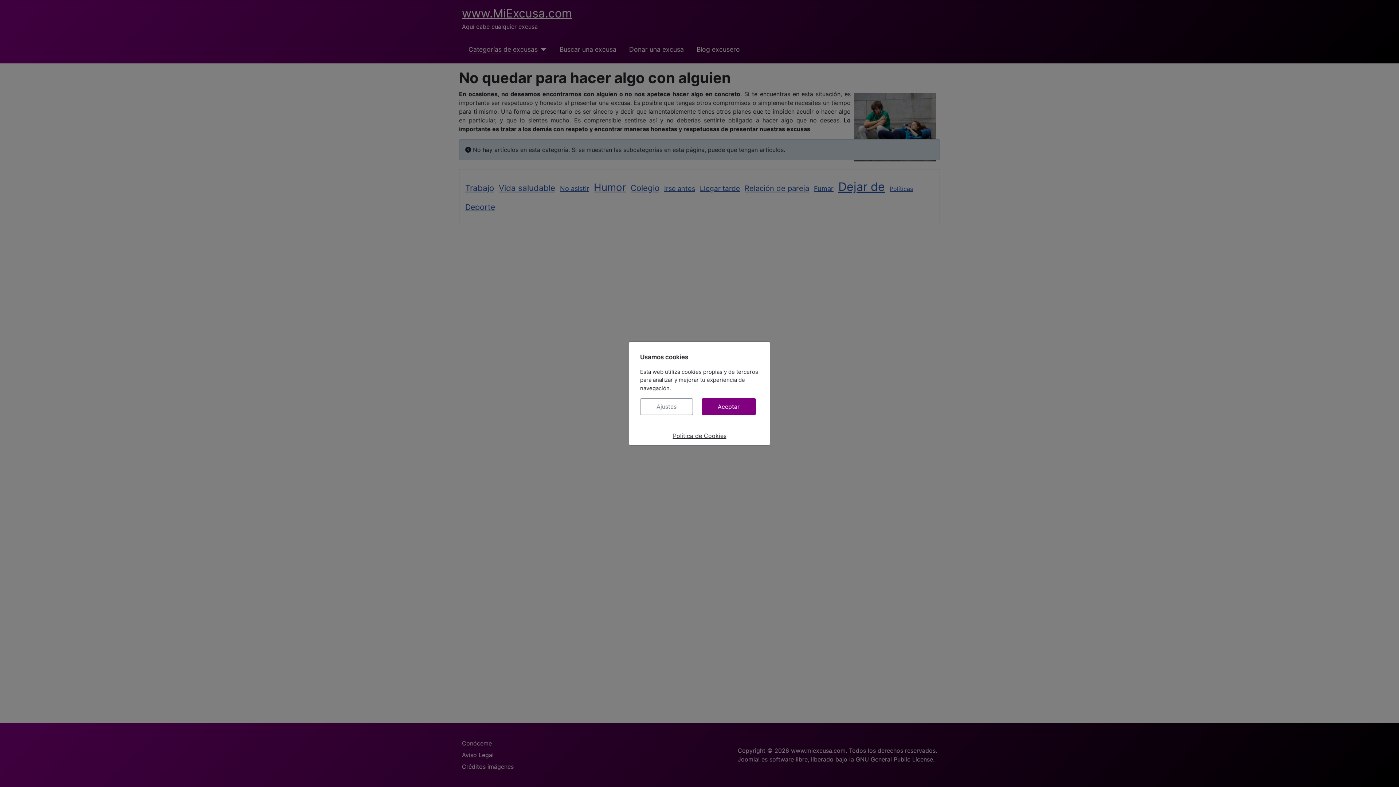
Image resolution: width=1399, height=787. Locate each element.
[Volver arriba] (1386, 773)
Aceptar (729, 406)
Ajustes (667, 406)
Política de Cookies (699, 435)
